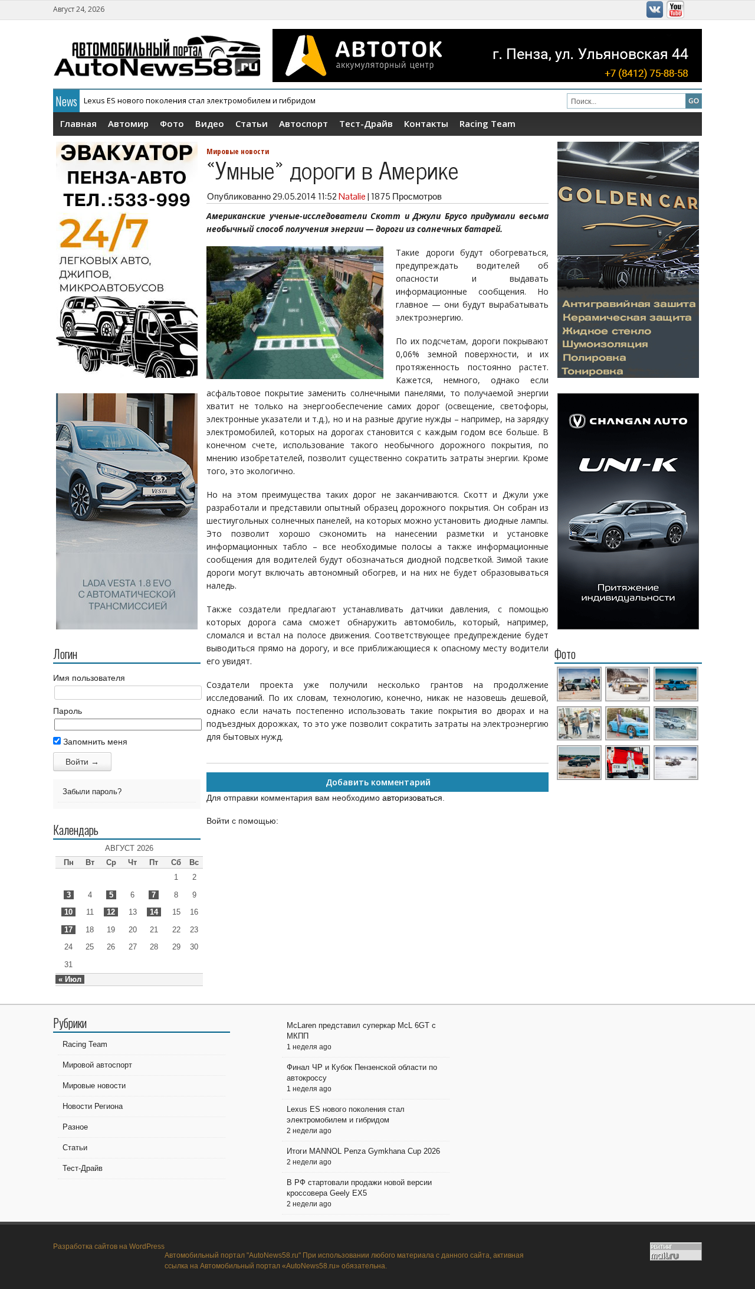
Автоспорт (303, 123)
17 (68, 929)
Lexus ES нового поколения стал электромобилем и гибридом (200, 100)
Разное (75, 1126)
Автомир (128, 123)
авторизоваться (412, 797)
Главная (78, 123)
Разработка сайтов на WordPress (109, 1246)
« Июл (69, 979)
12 (111, 912)
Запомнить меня (94, 741)
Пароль (67, 711)
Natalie (352, 196)
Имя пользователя (89, 678)
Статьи (251, 123)
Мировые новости (237, 151)
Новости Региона (93, 1106)
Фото (172, 123)
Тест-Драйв (366, 123)
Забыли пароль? (92, 791)
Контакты (426, 123)
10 (68, 912)
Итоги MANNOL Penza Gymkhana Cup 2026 (363, 1151)
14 (154, 912)
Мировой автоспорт (97, 1064)
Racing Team (487, 123)
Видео (209, 123)
